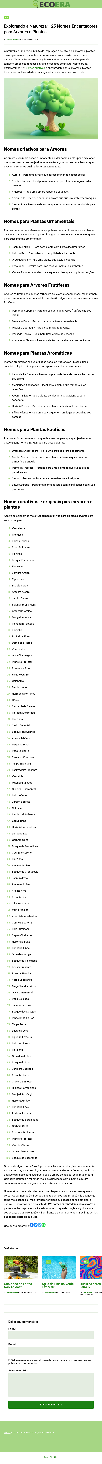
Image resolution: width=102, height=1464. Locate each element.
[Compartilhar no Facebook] (32, 1226)
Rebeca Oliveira (12, 1292)
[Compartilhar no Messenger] (36, 1226)
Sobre (46, 1457)
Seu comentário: (18, 1370)
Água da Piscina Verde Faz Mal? (58, 1285)
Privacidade (54, 1457)
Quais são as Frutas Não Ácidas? (18, 1285)
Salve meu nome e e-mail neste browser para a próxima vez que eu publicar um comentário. (49, 1361)
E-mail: (12, 1344)
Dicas (6, 17)
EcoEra (7, 1432)
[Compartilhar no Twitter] (40, 1226)
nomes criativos (35, 68)
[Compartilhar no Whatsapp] (44, 1226)
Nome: (12, 1328)
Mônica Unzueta (13, 39)
